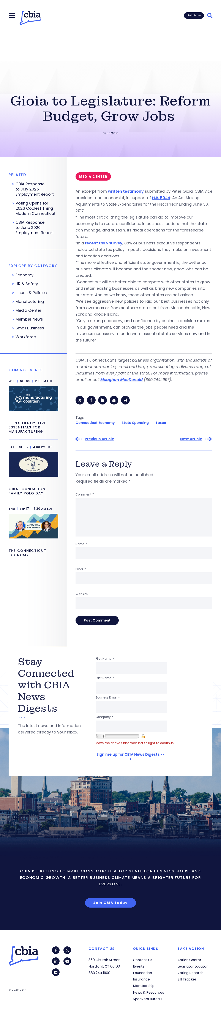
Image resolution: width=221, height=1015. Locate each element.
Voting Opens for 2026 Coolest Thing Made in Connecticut (35, 208)
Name (81, 544)
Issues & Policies (31, 292)
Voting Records (190, 972)
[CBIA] (30, 18)
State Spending (135, 422)
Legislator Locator (192, 966)
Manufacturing (30, 301)
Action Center (189, 959)
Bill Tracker (186, 979)
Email (81, 569)
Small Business (30, 328)
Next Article (191, 439)
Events (138, 966)
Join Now (194, 15)
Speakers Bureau (147, 998)
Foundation (142, 972)
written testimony (126, 191)
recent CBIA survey (103, 243)
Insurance (141, 979)
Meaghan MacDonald (121, 379)
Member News (29, 319)
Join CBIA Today (110, 902)
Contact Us (142, 959)
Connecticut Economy (95, 422)
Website (82, 594)
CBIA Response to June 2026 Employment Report (35, 227)
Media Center (28, 310)
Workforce (26, 337)
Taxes (160, 422)
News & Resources (148, 992)
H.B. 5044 (161, 197)
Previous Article (99, 439)
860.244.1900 (99, 972)
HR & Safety (27, 283)
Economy (24, 275)
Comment (85, 494)
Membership (144, 985)
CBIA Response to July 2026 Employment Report (35, 189)
